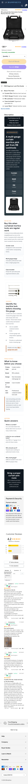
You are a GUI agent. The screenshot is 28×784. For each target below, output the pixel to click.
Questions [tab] (16, 570)
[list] (14, 29)
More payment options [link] (14, 71)
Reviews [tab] (7, 570)
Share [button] (7, 618)
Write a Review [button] (14, 562)
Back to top (14, 730)
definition (7, 576)
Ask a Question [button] (14, 565)
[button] (20, 618)
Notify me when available (26, 392)
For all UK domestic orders (16, 724)
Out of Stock (14, 61)
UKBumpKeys (4, 10)
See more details (5, 109)
